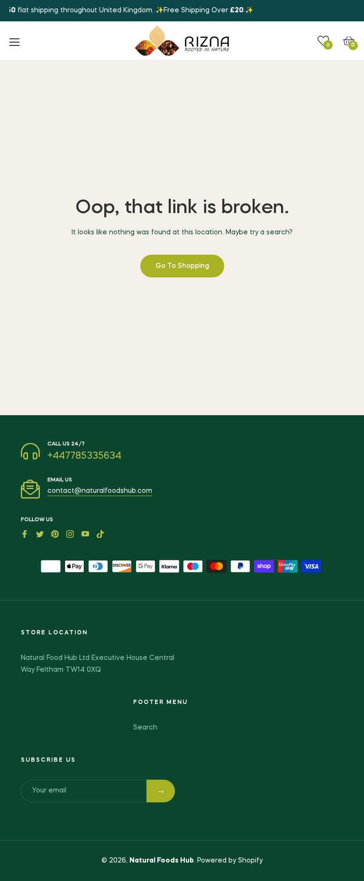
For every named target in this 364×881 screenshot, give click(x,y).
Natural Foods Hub (161, 860)
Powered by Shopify (230, 860)
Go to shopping (182, 266)
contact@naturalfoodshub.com (99, 491)
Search (145, 727)
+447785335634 (84, 456)
